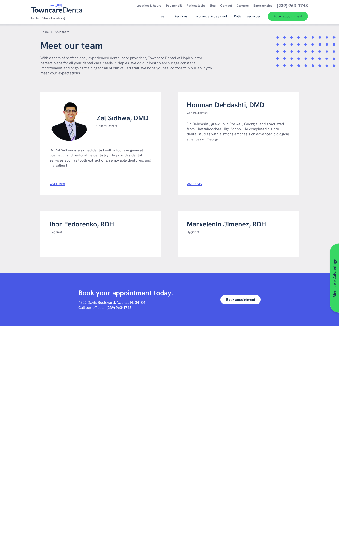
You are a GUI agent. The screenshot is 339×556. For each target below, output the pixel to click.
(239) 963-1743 (119, 307)
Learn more (57, 183)
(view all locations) (53, 18)
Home (44, 32)
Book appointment (240, 299)
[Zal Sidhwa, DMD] (69, 121)
